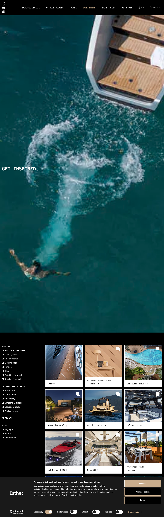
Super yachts (11, 354)
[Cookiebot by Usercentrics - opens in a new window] (16, 512)
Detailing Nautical (13, 375)
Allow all (143, 483)
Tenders (8, 366)
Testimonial (10, 437)
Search (156, 7)
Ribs (7, 371)
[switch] (73, 512)
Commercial (10, 394)
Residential (10, 390)
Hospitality (10, 398)
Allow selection (143, 492)
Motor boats (11, 362)
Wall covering (11, 411)
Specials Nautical (13, 379)
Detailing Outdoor (13, 402)
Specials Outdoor (13, 406)
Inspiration (89, 7)
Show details (133, 512)
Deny (142, 500)
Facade (73, 7)
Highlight (9, 429)
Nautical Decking (31, 7)
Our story (127, 7)
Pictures (9, 433)
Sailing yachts (11, 358)
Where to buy (108, 7)
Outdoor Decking (55, 7)
